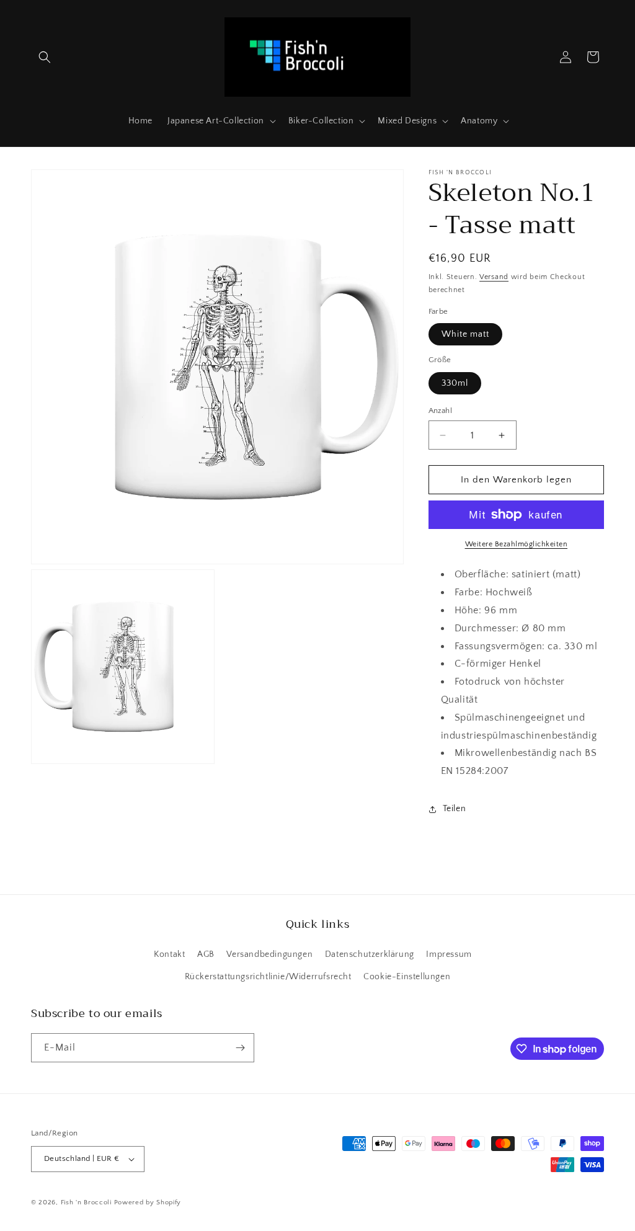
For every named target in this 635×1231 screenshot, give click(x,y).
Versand (493, 277)
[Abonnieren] (240, 1047)
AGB (206, 954)
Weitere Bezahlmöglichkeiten (516, 544)
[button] (44, 57)
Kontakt (169, 954)
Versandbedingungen (269, 954)
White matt (465, 334)
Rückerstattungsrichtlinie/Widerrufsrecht (268, 977)
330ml (455, 383)
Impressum (448, 954)
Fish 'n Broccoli (86, 1202)
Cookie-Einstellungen (406, 977)
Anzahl (440, 410)
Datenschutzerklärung (369, 954)
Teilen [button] (454, 809)
